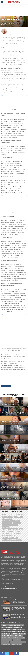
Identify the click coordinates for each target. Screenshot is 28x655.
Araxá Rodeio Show (7, 537)
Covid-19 (4, 514)
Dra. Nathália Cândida (7, 35)
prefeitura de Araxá (7, 516)
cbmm (19, 523)
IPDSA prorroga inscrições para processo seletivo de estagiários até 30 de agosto (18, 608)
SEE (12, 533)
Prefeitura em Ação (16, 539)
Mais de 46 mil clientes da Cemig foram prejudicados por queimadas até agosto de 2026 (17, 601)
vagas (21, 529)
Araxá (14, 523)
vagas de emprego (7, 523)
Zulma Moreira (6, 539)
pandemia (10, 514)
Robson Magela (18, 516)
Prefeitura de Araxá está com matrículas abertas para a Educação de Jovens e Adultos (18, 616)
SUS (20, 533)
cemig (10, 531)
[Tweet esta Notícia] (7, 653)
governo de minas (7, 518)
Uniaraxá (4, 531)
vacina (17, 520)
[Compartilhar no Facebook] (2, 653)
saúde (15, 533)
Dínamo (4, 535)
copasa (15, 537)
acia (8, 533)
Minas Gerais (5, 527)
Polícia (4, 533)
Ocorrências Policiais (8, 520)
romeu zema (15, 525)
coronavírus (16, 531)
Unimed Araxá (10, 535)
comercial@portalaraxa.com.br (9, 588)
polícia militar (6, 525)
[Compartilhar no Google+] (11, 653)
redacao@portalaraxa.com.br (8, 586)
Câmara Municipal (19, 514)
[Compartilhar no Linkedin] (16, 653)
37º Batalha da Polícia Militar (10, 529)
